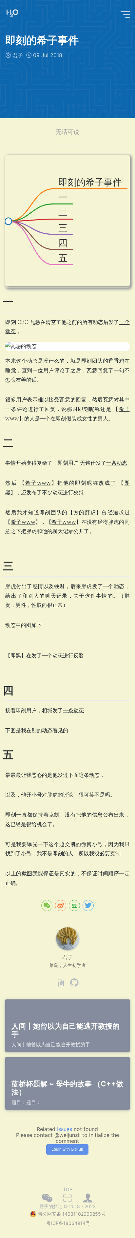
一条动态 (116, 463)
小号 (26, 853)
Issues (64, 1129)
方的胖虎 (84, 512)
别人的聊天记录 (48, 596)
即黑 (15, 655)
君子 (17, 55)
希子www (38, 483)
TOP (67, 1189)
